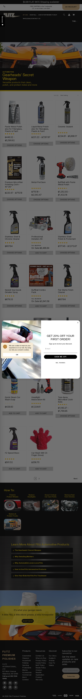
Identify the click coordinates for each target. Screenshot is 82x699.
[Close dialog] (78, 322)
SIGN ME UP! (60, 357)
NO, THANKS (60, 362)
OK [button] (17, 355)
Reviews (2, 19)
